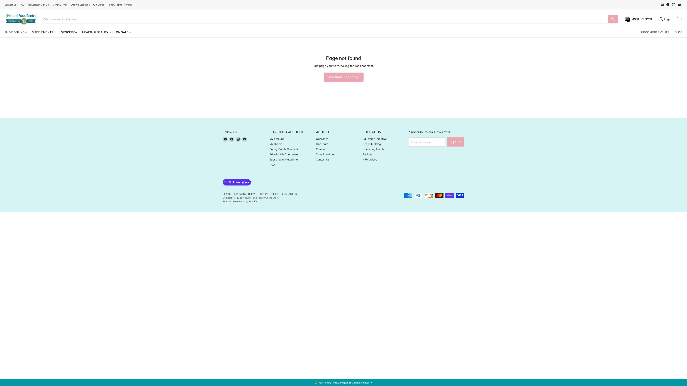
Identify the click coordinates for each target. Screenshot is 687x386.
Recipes (367, 154)
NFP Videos (370, 159)
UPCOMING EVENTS (655, 32)
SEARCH (227, 193)
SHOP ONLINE (14, 32)
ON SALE (122, 32)
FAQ (22, 4)
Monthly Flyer (59, 4)
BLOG (679, 32)
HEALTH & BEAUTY (95, 32)
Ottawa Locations (80, 4)
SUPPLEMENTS (43, 32)
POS (225, 201)
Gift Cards (98, 4)
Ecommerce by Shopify (245, 201)
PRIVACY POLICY (245, 193)
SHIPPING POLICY (268, 193)
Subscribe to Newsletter (284, 159)
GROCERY (68, 32)
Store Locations (325, 154)
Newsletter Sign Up (38, 4)
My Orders (275, 144)
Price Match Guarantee (283, 154)
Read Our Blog (372, 144)
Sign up (455, 142)
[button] (343, 382)
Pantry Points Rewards (120, 4)
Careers (320, 149)
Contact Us (10, 4)
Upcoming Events (373, 149)
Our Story (322, 138)
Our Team (322, 144)
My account (276, 138)
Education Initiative (375, 138)
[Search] (613, 19)
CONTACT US (289, 193)
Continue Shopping (343, 77)
